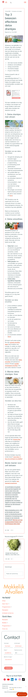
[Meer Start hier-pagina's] (8, 603)
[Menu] (23, 2)
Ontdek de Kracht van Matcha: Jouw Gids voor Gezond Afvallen (12, 553)
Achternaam (17, 643)
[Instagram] (19, 679)
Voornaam (6, 643)
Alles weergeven (19, 536)
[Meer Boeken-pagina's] (7, 622)
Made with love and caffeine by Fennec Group (13, 691)
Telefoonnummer (18, 650)
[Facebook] (16, 679)
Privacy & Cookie (6, 686)
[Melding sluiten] (25, 686)
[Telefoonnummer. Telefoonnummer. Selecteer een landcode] (16, 653)
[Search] (10, 2)
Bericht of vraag (8, 656)
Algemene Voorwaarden (7, 684)
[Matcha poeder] (14, 545)
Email (5, 650)
